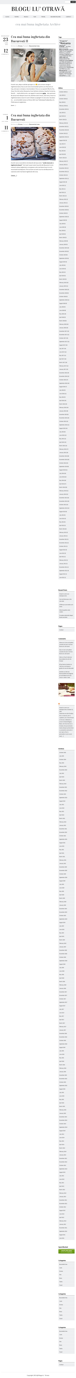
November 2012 (63, 543)
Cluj (65, 53)
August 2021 (62, 182)
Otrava (20, 46)
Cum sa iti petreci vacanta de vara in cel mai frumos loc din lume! (66, 644)
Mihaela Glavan (62, 67)
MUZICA (26, 16)
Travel (60, 1285)
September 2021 (63, 178)
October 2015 (62, 421)
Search (73, 1)
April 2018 (61, 317)
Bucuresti (63, 49)
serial (60, 72)
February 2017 (62, 366)
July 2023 (61, 112)
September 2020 (63, 216)
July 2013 (61, 515)
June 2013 (61, 518)
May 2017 (61, 355)
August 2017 (62, 345)
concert (68, 53)
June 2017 (61, 352)
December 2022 (63, 126)
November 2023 (63, 109)
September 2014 (63, 466)
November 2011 (63, 567)
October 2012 (62, 546)
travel (69, 74)
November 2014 (63, 459)
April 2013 (61, 525)
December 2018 (63, 289)
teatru (61, 74)
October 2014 (62, 463)
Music (60, 1278)
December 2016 (63, 373)
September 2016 (63, 383)
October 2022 (62, 133)
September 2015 (63, 425)
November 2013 (63, 501)
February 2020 (62, 241)
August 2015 (62, 428)
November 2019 (63, 251)
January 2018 (62, 328)
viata (69, 76)
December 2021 (63, 168)
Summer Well (68, 72)
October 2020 (62, 213)
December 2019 (63, 248)
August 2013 (62, 511)
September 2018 (63, 300)
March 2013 (62, 529)
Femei (64, 56)
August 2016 (62, 386)
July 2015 (61, 432)
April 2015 (61, 442)
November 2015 (63, 418)
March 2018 (62, 321)
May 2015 (61, 438)
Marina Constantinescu (65, 64)
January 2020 (62, 244)
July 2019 (61, 265)
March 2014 (62, 487)
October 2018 (62, 296)
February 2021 (62, 199)
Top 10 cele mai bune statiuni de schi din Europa (65, 659)
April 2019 (61, 275)
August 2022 (62, 140)
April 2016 (61, 400)
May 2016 (61, 397)
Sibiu (63, 72)
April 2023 (61, 116)
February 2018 (62, 324)
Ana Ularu (68, 46)
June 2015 (61, 435)
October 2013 (62, 504)
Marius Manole (67, 66)
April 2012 (61, 556)
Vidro (60, 657)
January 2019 (62, 286)
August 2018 (62, 303)
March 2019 (62, 279)
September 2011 (63, 570)
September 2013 (63, 508)
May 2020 (61, 230)
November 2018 (63, 293)
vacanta (62, 75)
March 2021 (62, 196)
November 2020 (63, 210)
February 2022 (62, 161)
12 (6, 51)
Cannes (64, 51)
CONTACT (68, 16)
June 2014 (61, 477)
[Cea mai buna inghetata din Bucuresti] (33, 160)
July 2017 (61, 348)
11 (6, 128)
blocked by (66, 1251)
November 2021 (63, 171)
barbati (61, 48)
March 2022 (62, 158)
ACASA (7, 16)
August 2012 (62, 550)
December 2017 (63, 331)
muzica (69, 67)
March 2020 (62, 237)
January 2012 (62, 563)
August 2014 (62, 470)
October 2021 (62, 175)
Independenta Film (64, 59)
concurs (61, 54)
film (67, 56)
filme (70, 56)
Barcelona (65, 48)
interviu (62, 60)
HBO (61, 57)
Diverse (61, 1271)
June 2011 (61, 577)
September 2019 (63, 258)
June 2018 (61, 310)
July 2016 (61, 390)
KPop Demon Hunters (64, 664)
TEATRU (17, 16)
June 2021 (61, 185)
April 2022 (61, 154)
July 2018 (61, 307)
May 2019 (61, 272)
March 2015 (62, 445)
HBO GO (65, 57)
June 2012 (61, 553)
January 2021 (62, 203)
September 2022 (63, 137)
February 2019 (62, 282)
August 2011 (62, 574)
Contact (61, 630)
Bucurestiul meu (34, 46)
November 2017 (63, 334)
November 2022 (63, 130)
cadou (71, 50)
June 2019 (61, 268)
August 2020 (62, 220)
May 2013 (61, 522)
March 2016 (62, 404)
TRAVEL (43, 16)
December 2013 (63, 497)
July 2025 (61, 95)
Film (60, 1274)
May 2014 (61, 480)
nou (61, 704)
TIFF (65, 74)
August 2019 (62, 262)
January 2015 (62, 452)
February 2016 (62, 407)
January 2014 (62, 494)
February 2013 (62, 532)
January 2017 (62, 369)
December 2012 (63, 539)
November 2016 (63, 376)
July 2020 (61, 223)
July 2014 (61, 473)
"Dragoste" (63, 41)
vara (67, 75)
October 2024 (62, 98)
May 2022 (61, 151)
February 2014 (62, 491)
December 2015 (63, 414)
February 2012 (62, 560)
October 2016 (62, 380)
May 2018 (61, 314)
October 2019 (62, 255)
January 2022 (62, 164)
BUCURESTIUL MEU (56, 16)
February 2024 (62, 105)
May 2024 (61, 102)
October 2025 (62, 92)
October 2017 (62, 338)
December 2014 (63, 456)
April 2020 (61, 234)
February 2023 (62, 123)
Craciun (66, 54)
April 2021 (61, 192)
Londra (66, 63)
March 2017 (62, 362)
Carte (60, 1268)
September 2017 (63, 341)
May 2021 (61, 189)
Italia (66, 60)
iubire (71, 60)
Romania (63, 70)
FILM (35, 16)
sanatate (69, 71)
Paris (63, 69)
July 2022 (61, 144)
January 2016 (62, 411)
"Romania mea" (65, 44)
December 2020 (63, 206)
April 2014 (61, 484)
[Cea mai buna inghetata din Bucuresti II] (33, 81)
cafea (60, 51)
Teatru (60, 1281)
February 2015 (62, 449)
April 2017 (61, 359)
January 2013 (62, 536)
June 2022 (61, 147)
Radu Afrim (67, 69)
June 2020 (61, 227)
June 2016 (61, 393)
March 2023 (62, 119)
